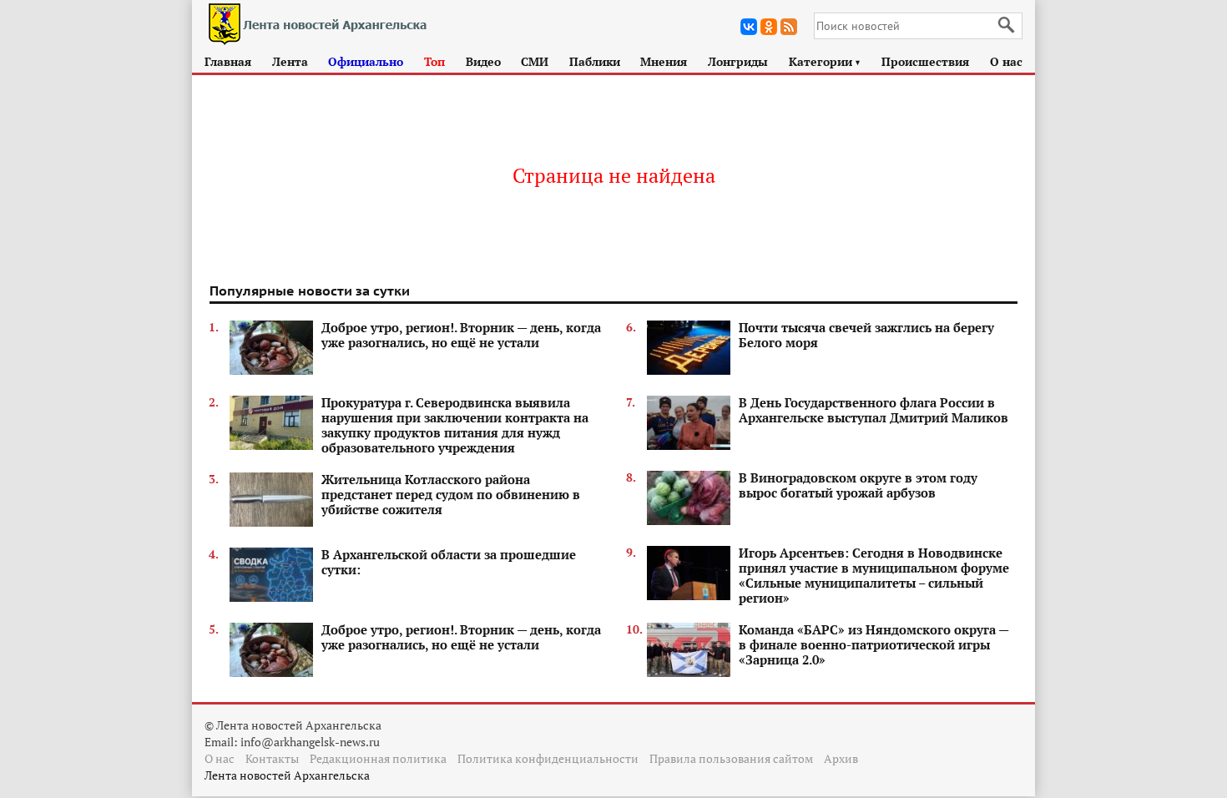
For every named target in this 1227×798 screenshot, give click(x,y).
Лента (290, 61)
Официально (365, 61)
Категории (825, 61)
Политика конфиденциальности (548, 758)
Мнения (663, 61)
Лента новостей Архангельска (287, 775)
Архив (841, 758)
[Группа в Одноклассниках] (768, 26)
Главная (227, 61)
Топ (434, 61)
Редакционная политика (378, 758)
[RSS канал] (788, 26)
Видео (483, 61)
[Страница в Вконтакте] (748, 26)
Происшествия (925, 61)
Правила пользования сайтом (731, 758)
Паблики (594, 61)
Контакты (272, 758)
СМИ (534, 61)
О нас (1006, 61)
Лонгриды (738, 61)
